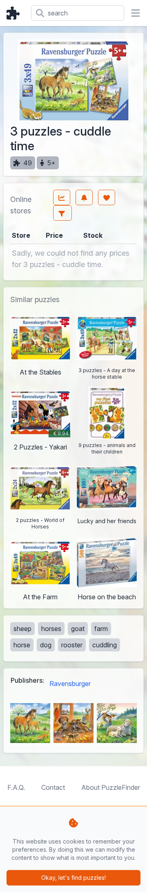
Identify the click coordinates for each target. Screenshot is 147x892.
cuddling (104, 645)
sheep (22, 629)
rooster (71, 645)
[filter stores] (62, 213)
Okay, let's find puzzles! (73, 877)
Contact (53, 787)
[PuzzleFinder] (15, 13)
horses (51, 629)
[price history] (61, 197)
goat (78, 629)
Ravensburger (70, 683)
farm (101, 629)
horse (21, 645)
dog (45, 645)
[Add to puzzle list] (106, 197)
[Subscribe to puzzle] (84, 197)
